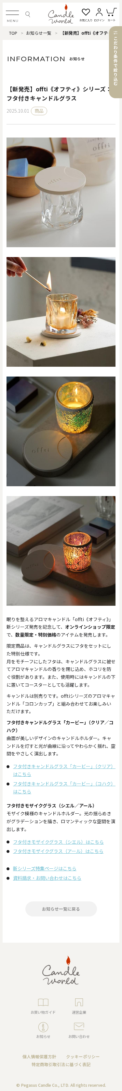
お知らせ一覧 (38, 33)
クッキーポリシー (83, 1056)
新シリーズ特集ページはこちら (44, 868)
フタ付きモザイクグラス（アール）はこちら (58, 851)
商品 (39, 110)
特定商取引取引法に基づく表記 (61, 1064)
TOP (13, 33)
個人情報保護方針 (39, 1056)
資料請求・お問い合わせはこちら (47, 878)
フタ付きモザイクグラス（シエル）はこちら (58, 842)
